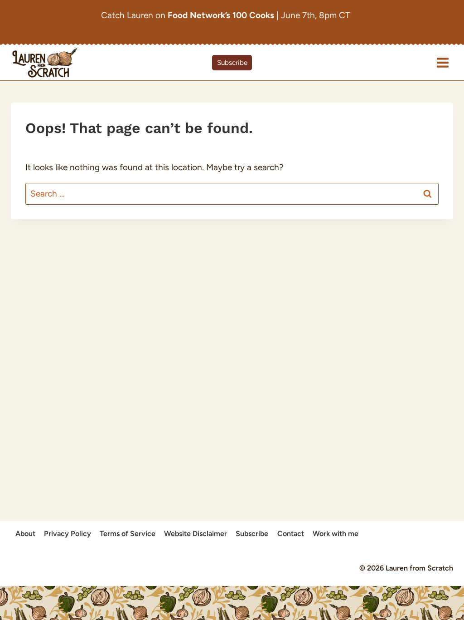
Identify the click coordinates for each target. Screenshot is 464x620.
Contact (290, 533)
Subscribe (232, 63)
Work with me (335, 533)
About (25, 533)
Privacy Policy (67, 533)
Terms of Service (127, 533)
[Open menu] (442, 62)
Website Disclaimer (195, 533)
